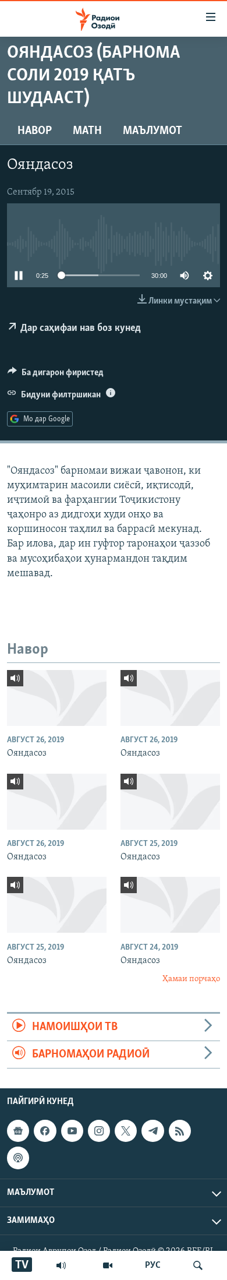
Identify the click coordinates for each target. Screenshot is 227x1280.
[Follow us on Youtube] (72, 1131)
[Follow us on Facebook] (45, 1131)
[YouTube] (107, 1265)
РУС (153, 1265)
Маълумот (152, 131)
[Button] (56, 375)
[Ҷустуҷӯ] (197, 1265)
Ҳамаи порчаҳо (191, 979)
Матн (87, 131)
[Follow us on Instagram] (99, 1131)
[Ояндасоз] (57, 698)
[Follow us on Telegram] (152, 1131)
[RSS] (180, 1131)
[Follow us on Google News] (18, 1131)
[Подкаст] (18, 1158)
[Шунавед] (61, 1265)
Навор (34, 131)
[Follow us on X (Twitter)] (126, 1131)
